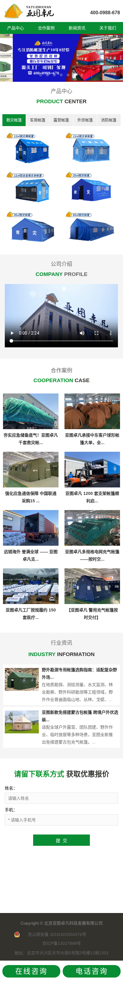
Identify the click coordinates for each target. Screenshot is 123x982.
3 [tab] (54, 74)
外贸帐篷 (85, 120)
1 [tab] (40, 74)
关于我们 (107, 28)
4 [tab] (61, 74)
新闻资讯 (77, 28)
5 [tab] (68, 74)
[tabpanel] (61, 58)
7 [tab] (81, 74)
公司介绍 (61, 264)
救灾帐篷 (14, 120)
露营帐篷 (61, 120)
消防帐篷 (108, 120)
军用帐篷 (37, 120)
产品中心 (15, 28)
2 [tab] (47, 74)
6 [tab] (74, 74)
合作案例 (46, 28)
